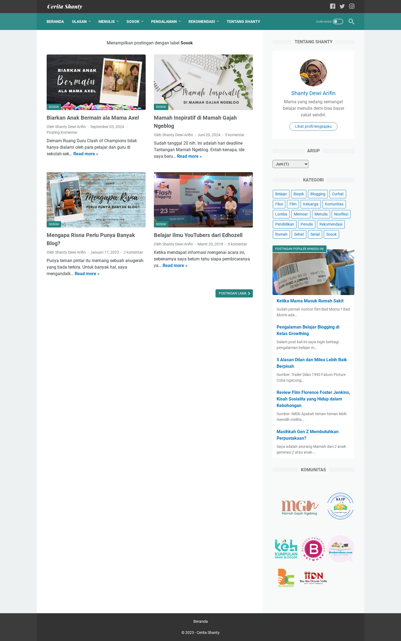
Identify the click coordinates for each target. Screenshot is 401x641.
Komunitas (334, 204)
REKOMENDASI (201, 21)
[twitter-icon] (342, 6)
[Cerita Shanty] (68, 7)
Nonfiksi (341, 214)
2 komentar (133, 252)
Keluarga (310, 204)
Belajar (281, 194)
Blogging (317, 194)
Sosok (331, 234)
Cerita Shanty (208, 632)
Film (293, 204)
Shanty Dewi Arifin (313, 93)
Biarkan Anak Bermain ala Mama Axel (93, 117)
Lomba (281, 214)
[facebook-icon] (332, 6)
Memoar (301, 214)
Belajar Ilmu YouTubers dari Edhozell (198, 235)
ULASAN (79, 21)
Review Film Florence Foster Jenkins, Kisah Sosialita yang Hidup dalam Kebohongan (313, 399)
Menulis (321, 214)
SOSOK (133, 21)
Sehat (299, 234)
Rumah (281, 234)
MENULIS (106, 21)
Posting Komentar (62, 132)
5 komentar (234, 135)
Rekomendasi (330, 224)
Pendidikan (284, 224)
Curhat (338, 194)
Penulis (307, 224)
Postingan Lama (233, 293)
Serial (315, 234)
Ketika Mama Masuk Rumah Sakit (310, 300)
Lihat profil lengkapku (313, 126)
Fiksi (279, 204)
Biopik (299, 194)
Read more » (85, 153)
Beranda (55, 21)
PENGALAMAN (164, 21)
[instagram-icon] (351, 6)
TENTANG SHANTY (243, 21)
